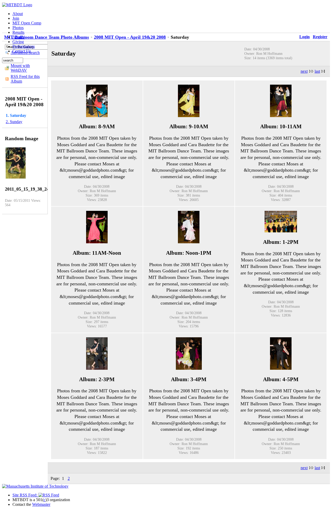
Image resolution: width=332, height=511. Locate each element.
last (317, 71)
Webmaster (41, 504)
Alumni (18, 37)
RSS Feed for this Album (25, 78)
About (17, 13)
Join (15, 18)
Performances (23, 46)
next (304, 71)
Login (304, 37)
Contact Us (21, 51)
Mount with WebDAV (20, 67)
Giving (18, 41)
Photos (18, 27)
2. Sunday (14, 121)
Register (320, 37)
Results (18, 32)
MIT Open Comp (26, 23)
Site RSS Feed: (25, 495)
